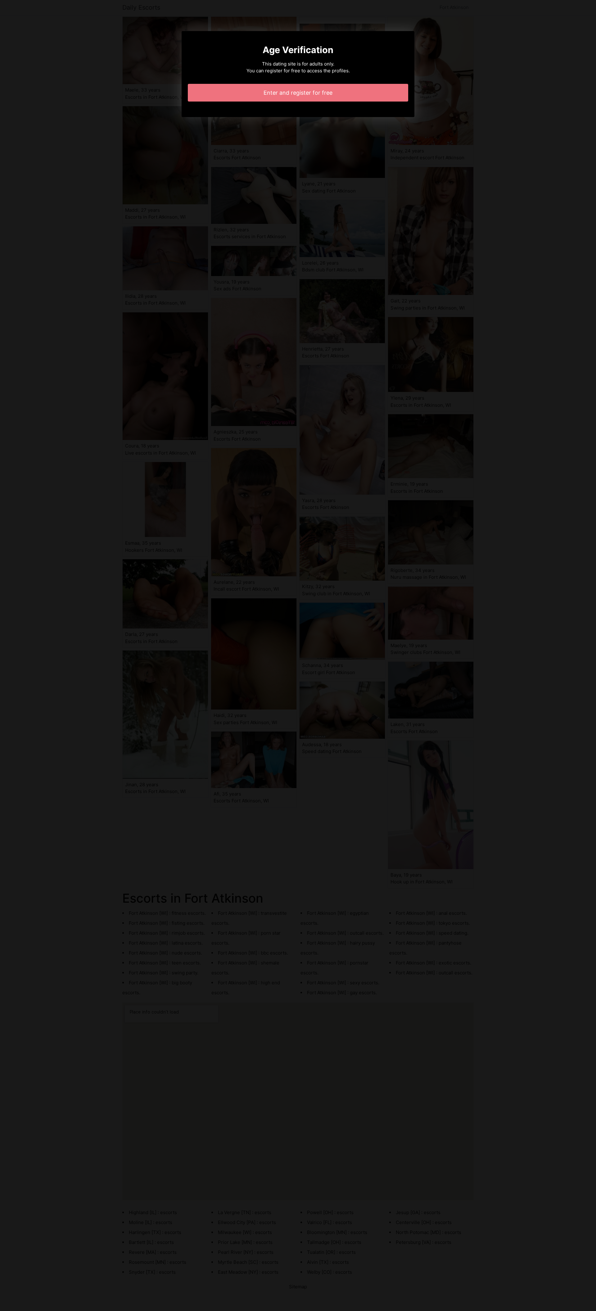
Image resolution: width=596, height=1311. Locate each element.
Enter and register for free (298, 92)
